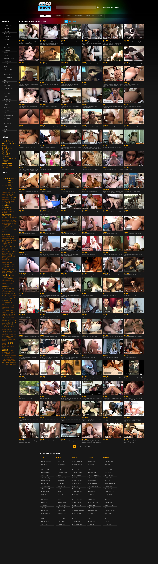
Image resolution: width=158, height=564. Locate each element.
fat (2, 253)
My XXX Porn (7, 99)
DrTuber (9, 141)
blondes (5, 205)
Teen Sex (107, 464)
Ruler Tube (45, 510)
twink (3, 359)
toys (3, 357)
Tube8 (5, 126)
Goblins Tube (77, 494)
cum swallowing (6, 233)
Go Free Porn (7, 72)
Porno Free (7, 85)
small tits (4, 334)
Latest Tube (78, 15)
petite (7, 317)
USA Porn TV (7, 28)
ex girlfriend (11, 249)
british (14, 212)
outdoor (13, 314)
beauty (11, 194)
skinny (4, 333)
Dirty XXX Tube (62, 521)
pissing (4, 319)
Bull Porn (91, 494)
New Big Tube (77, 502)
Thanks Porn (7, 61)
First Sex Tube (46, 480)
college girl (13, 224)
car (16, 217)
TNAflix (14, 158)
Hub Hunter (45, 508)
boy (14, 211)
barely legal (10, 190)
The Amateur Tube (110, 510)
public (8, 323)
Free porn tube (109, 469)
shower (11, 331)
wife (7, 364)
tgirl (9, 350)
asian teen (4, 185)
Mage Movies (7, 44)
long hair (14, 295)
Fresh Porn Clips (8, 25)
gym (16, 271)
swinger (4, 346)
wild (11, 364)
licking (4, 295)
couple (4, 228)
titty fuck (9, 355)
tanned (12, 346)
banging (4, 190)
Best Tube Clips (62, 486)
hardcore (6, 275)
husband (4, 285)
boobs (10, 209)
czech (3, 236)
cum (15, 230)
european (5, 249)
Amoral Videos (8, 74)
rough (7, 326)
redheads (10, 325)
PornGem (43, 40)
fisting (13, 256)
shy (15, 331)
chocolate (9, 221)
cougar (10, 226)
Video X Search (62, 478)
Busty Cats (92, 505)
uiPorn (105, 83)
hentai (4, 277)
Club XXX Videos (8, 93)
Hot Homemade (78, 461)
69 (9, 176)
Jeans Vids (45, 475)
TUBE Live (7, 53)
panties (4, 316)
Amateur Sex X (62, 502)
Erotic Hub (60, 516)
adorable (13, 176)
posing (11, 321)
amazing (13, 178)
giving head (11, 266)
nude (3, 309)
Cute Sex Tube (8, 77)
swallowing (10, 344)
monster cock (10, 305)
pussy (13, 323)
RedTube (5, 156)
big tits (12, 199)
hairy (3, 273)
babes (10, 188)
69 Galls (107, 521)
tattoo (3, 347)
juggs (3, 290)
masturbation (7, 299)
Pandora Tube (7, 34)
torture (14, 355)
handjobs (9, 273)
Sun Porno (45, 494)
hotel (12, 280)
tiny (3, 355)
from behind (5, 261)
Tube (5, 131)
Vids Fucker (77, 521)
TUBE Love (7, 50)
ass (9, 185)
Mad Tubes (61, 461)
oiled (11, 310)
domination (5, 243)
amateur (6, 178)
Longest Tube (89, 15)
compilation (5, 226)
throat (12, 352)
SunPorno (6, 158)
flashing (4, 258)
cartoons (4, 218)
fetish (4, 255)
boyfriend (4, 212)
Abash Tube (61, 497)
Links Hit (91, 464)
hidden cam (9, 277)
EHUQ (5, 80)
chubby (14, 221)
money (10, 304)
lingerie (9, 295)
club (15, 223)
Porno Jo (6, 31)
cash (8, 218)
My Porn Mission (8, 102)
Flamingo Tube (62, 518)
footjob (12, 258)
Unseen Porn (61, 464)
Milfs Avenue (92, 516)
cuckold (11, 230)
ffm (7, 255)
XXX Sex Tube (8, 123)
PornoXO (6, 154)
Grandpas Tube (109, 461)
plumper (9, 319)
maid (8, 297)
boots (14, 209)
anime (13, 180)
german (9, 264)
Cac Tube (6, 39)
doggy (4, 242)
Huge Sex (6, 63)
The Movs (60, 469)
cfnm (14, 220)
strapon (11, 341)
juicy (7, 290)
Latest (69, 21)
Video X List (61, 480)
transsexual (13, 357)
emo (3, 248)
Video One (45, 483)
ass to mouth (5, 186)
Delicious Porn (8, 36)
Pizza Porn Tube (78, 505)
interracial (5, 286)
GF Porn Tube (46, 486)
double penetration (7, 245)
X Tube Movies (77, 469)
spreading (4, 339)
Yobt (10, 166)
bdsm (13, 192)
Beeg (4, 141)
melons (11, 300)
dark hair (13, 236)
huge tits (4, 283)
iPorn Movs (108, 497)
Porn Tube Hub (8, 69)
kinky (10, 290)
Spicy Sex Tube (78, 480)
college (7, 225)
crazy (13, 228)
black (8, 203)
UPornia (126, 189)
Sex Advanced (46, 497)
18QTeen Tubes (109, 478)
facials (13, 251)
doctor (14, 240)
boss (7, 211)
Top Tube (68, 15)
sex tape (4, 329)
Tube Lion (91, 518)
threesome (6, 352)
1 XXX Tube (7, 112)
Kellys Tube (7, 42)
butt (13, 217)
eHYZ (5, 129)
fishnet (9, 256)
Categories (58, 15)
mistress (14, 302)
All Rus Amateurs (8, 115)
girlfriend (5, 266)
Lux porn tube (108, 502)
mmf (3, 304)
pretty (3, 323)
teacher (8, 347)
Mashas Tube (92, 472)
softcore (4, 336)
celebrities (9, 220)
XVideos (5, 166)
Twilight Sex (92, 491)
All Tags (100, 15)
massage (13, 297)
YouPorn (5, 168)
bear (7, 194)
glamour (4, 268)
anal (9, 180)
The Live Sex (61, 524)
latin (3, 293)
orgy (3, 314)
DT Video (44, 518)
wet (11, 362)
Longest (74, 21)
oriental (8, 314)
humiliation (10, 283)
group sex (10, 271)
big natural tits (5, 199)
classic (4, 223)
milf (3, 302)
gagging (4, 262)
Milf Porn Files (93, 510)
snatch (14, 334)
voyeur (14, 360)
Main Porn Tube (109, 480)
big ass (9, 195)
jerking (11, 288)
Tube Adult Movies (94, 475)
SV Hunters (92, 461)
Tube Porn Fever (78, 488)
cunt (11, 235)
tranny (7, 357)
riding (3, 326)
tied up (4, 353)
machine (4, 297)
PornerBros (6, 150)
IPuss (5, 66)
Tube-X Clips (45, 491)
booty (3, 211)
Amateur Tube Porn (79, 510)
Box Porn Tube (77, 513)
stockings (5, 341)
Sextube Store (61, 510)
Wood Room (108, 513)
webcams (5, 362)
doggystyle (10, 242)
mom (6, 304)
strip (15, 341)
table (8, 346)
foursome (4, 259)
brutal (12, 215)
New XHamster (8, 121)
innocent (13, 285)
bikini (3, 201)
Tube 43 (60, 467)
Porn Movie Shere (78, 516)
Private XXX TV (8, 88)
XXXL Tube (92, 499)
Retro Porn (92, 513)
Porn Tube (6, 83)
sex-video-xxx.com (9, 58)
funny (10, 261)
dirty (10, 240)
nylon (3, 310)
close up (10, 223)
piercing (12, 317)
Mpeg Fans (108, 524)
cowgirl (9, 228)
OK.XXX (63, 83)
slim (11, 333)
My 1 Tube (76, 478)
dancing (8, 236)
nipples (12, 307)
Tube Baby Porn (78, 499)
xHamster (7, 163)
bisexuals (7, 201)
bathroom (4, 192)
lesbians (11, 293)
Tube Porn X (92, 497)
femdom (14, 253)
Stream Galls (92, 480)
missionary (8, 302)
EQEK (5, 96)
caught (4, 220)
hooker (4, 280)
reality (4, 325)
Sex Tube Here (62, 513)
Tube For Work (46, 516)
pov (15, 321)
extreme (8, 251)
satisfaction (5, 328)
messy (15, 300)
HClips (84, 105)
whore (4, 364)
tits (6, 355)
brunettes (6, 215)
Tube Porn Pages (62, 472)
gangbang (10, 262)
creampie (5, 230)
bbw (9, 192)
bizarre (4, 203)
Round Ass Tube (62, 508)
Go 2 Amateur (77, 518)
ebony (12, 246)
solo (8, 336)
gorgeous (11, 269)
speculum (4, 337)
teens (5, 349)
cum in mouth (5, 231)
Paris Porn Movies (109, 488)
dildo (7, 240)
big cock (13, 197)
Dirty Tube (92, 521)
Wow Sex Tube (77, 497)
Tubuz (90, 467)
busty (10, 217)
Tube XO (76, 486)
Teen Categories (93, 486)
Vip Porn (44, 505)
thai (12, 350)
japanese (5, 288)
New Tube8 (7, 118)
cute (14, 235)
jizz (14, 288)
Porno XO (44, 502)
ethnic (10, 248)
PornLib (21, 40)
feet (10, 253)
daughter (4, 238)
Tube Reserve (93, 469)
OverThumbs (7, 148)
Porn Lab (91, 508)
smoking (9, 334)
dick (3, 240)
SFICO (59, 475)
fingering (12, 255)
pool (13, 319)
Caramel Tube (108, 508)
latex (13, 291)
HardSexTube (9, 143)
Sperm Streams (78, 464)
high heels (4, 279)
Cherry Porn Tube (109, 491)
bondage (4, 209)
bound (10, 211)
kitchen (4, 291)
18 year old (5, 176)
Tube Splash (108, 472)
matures (5, 301)
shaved (9, 329)
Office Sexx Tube (93, 502)
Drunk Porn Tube (78, 483)
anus (3, 183)
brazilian (10, 212)
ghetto (13, 264)
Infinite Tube (61, 488)
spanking (13, 336)
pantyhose (10, 316)
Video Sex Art (45, 521)
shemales (5, 331)
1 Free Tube (61, 483)
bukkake (4, 217)
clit (7, 223)
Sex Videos (108, 467)
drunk (8, 246)
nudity (8, 309)
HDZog (126, 83)
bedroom (4, 195)
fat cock (6, 253)
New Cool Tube (78, 491)
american (4, 180)
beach (3, 194)
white (14, 362)
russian (12, 326)
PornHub (5, 152)
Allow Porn (7, 107)
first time (4, 256)
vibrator (4, 360)
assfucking (12, 186)
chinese (4, 221)
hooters (8, 280)
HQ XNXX (6, 110)
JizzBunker (65, 62)
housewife (4, 282)
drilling (4, 246)
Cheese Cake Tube (94, 488)
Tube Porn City (46, 478)
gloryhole (4, 269)
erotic (6, 248)
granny (4, 271)
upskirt (12, 359)
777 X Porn (45, 524)
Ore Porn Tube (109, 475)
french (9, 259)
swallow (4, 344)
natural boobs (5, 307)
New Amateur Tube (110, 483)
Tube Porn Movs (62, 505)
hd (13, 275)
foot (8, 258)
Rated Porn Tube (93, 478)
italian (11, 286)
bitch (12, 201)
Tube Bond (76, 467)
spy (9, 339)
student (4, 343)
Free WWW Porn (8, 91)
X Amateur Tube (46, 488)
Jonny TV (60, 494)
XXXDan (105, 146)
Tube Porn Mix (77, 475)
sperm (9, 337)
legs (6, 293)
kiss (14, 290)
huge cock (11, 282)
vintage (9, 360)
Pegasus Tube (108, 486)
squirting (12, 339)
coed (3, 224)
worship (15, 364)
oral (8, 312)
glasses (9, 268)
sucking (10, 343)
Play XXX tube (108, 494)
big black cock (5, 197)
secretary (11, 328)
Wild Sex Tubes (78, 472)
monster (4, 305)
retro (14, 325)
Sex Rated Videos (94, 483)
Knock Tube (61, 499)
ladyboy (8, 291)
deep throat (11, 238)
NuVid (4, 146)
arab (6, 183)
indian (8, 285)
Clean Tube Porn (109, 516)
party (3, 317)
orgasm (13, 312)
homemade (12, 279)
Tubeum (76, 508)
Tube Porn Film (46, 513)
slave (8, 333)
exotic (3, 251)
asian (10, 183)
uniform (8, 359)
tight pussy (12, 353)
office (7, 310)
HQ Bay (6, 55)
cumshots (6, 235)
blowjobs (6, 207)
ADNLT (60, 491)
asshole (4, 189)
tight (7, 353)
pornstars (5, 321)
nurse (11, 309)
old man (4, 312)
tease (12, 347)
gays (4, 264)
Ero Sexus (45, 499)
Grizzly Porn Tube (109, 505)
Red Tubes (7, 47)
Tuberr (5, 104)
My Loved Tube (78, 524)
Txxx (125, 253)
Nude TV (91, 524)
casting (12, 218)
